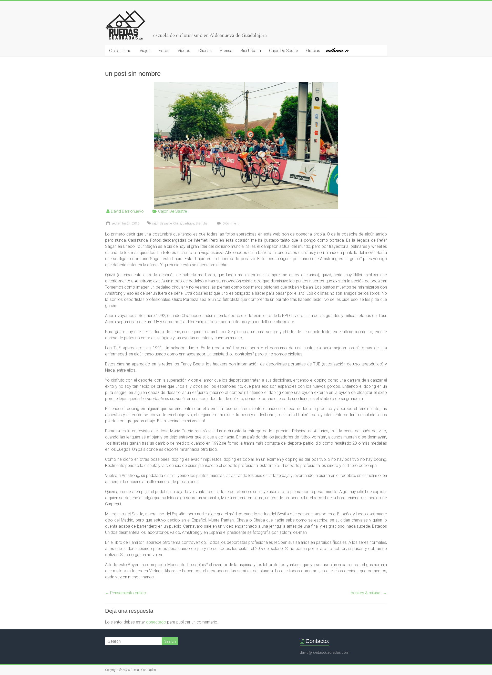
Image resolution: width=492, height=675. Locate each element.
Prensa (226, 50)
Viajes (145, 50)
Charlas (205, 50)
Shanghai (202, 223)
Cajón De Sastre (283, 50)
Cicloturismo (120, 50)
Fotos (164, 50)
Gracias (313, 50)
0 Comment (230, 223)
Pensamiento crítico (125, 592)
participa (188, 223)
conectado (156, 622)
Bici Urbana (251, 50)
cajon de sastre (162, 223)
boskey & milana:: (369, 592)
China (177, 223)
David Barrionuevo (127, 211)
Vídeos (184, 50)
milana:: (339, 50)
